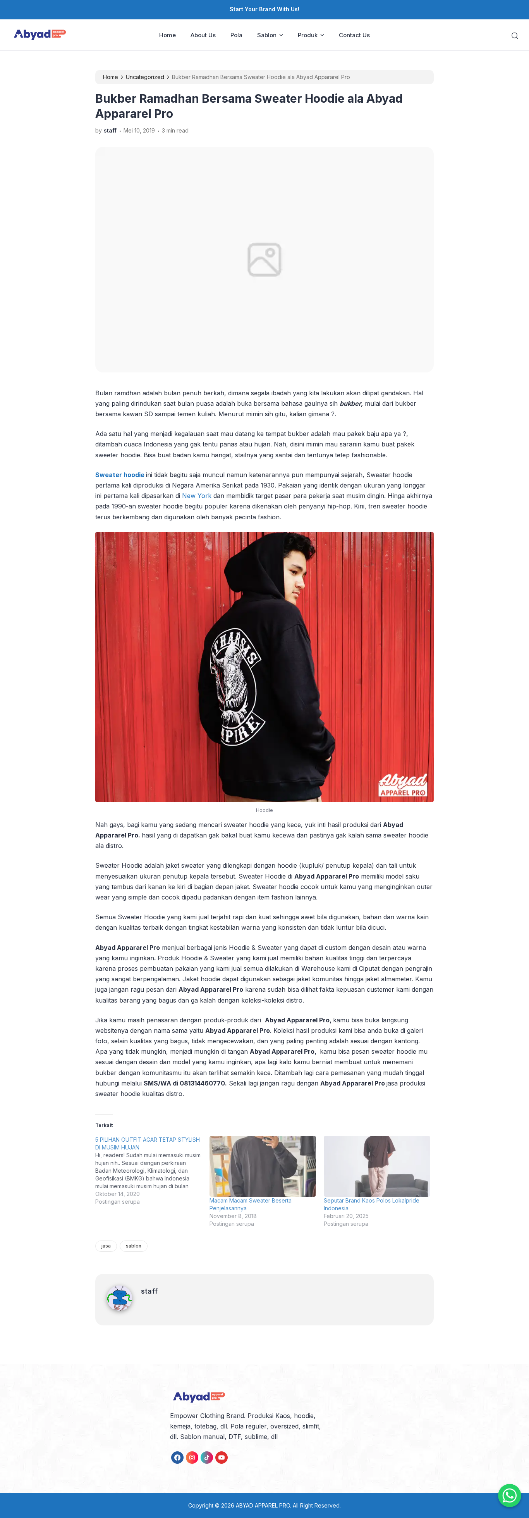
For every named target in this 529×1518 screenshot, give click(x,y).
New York (196, 496)
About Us (203, 35)
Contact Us (354, 35)
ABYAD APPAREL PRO (263, 1505)
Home (167, 35)
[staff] (124, 1308)
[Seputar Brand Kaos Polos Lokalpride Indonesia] (377, 1166)
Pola (236, 35)
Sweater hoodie (120, 475)
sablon (133, 1246)
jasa (106, 1246)
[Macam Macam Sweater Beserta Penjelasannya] (263, 1166)
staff (149, 1291)
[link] (177, 1457)
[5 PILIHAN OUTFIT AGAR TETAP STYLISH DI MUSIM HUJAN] (152, 1171)
